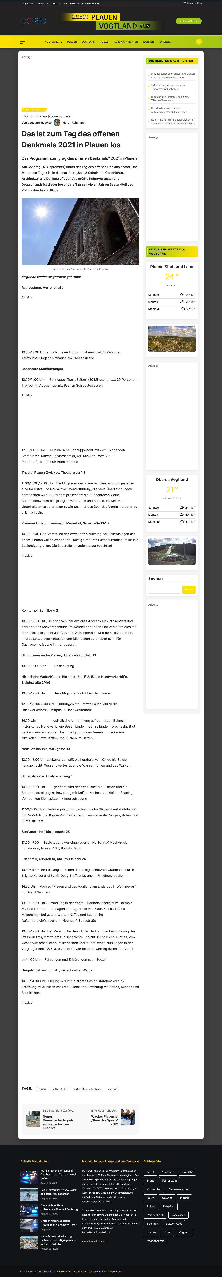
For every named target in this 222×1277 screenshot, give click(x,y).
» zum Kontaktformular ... (95, 1241)
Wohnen (148, 41)
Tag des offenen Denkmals (86, 1089)
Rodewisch (178, 1215)
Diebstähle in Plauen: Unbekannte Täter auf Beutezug (170, 98)
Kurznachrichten (126, 41)
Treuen (151, 1232)
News (150, 1197)
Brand (150, 1180)
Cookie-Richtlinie (74, 3)
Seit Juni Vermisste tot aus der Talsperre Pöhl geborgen (168, 87)
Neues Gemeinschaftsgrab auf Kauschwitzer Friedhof (58, 1122)
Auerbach (168, 1172)
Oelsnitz (167, 1197)
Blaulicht (187, 1172)
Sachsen (152, 1223)
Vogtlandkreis (155, 1241)
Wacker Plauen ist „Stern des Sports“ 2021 (104, 1120)
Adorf (150, 1172)
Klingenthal (154, 1189)
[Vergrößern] (191, 329)
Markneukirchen (179, 1189)
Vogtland (88, 41)
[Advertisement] (80, 82)
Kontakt (41, 3)
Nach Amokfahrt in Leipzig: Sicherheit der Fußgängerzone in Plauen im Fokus (173, 121)
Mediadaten (93, 3)
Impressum (28, 3)
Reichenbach (155, 1215)
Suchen (155, 579)
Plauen (72, 41)
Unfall (167, 1232)
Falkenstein (169, 1180)
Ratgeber (165, 41)
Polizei (104, 41)
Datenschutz (56, 3)
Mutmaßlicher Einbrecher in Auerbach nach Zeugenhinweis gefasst (173, 75)
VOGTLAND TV (189, 21)
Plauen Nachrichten (34, 109)
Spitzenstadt (59, 1089)
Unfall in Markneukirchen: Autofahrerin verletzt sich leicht (169, 110)
